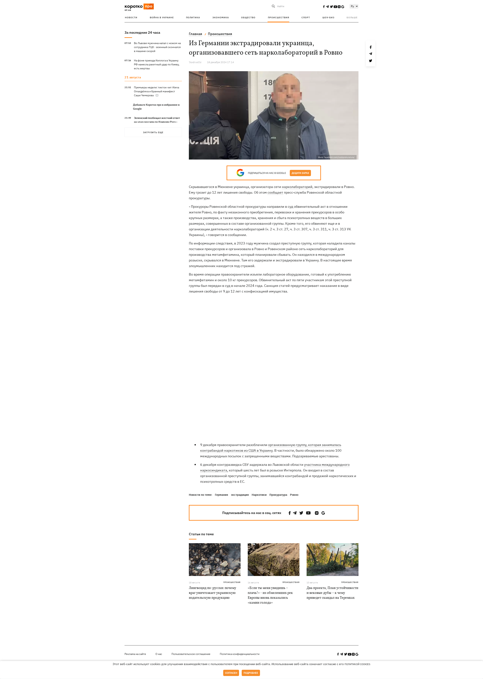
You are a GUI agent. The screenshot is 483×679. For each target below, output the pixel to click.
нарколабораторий (297, 187)
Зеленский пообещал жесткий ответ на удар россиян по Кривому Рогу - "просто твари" (157, 122)
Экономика (220, 17)
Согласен (231, 672)
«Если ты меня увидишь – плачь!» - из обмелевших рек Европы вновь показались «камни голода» (270, 595)
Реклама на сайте (135, 654)
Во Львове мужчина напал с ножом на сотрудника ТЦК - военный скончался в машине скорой (157, 47)
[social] (323, 6)
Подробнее (251, 672)
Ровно (294, 494)
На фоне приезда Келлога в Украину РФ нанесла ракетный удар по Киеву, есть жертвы (156, 64)
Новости (131, 17)
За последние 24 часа (142, 32)
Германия (221, 494)
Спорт (305, 17)
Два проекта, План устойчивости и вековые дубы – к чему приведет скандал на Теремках (332, 593)
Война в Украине (162, 17)
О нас (158, 654)
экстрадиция (240, 494)
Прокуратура (278, 494)
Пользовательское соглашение (191, 654)
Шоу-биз (328, 17)
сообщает (275, 192)
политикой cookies (357, 664)
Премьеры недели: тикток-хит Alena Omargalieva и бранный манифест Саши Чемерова (156, 91)
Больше (352, 17)
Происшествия (278, 17)
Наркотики (259, 494)
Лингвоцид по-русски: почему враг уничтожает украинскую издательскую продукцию (212, 593)
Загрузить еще (153, 132)
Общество (248, 17)
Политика (193, 17)
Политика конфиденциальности (239, 654)
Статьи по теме (201, 534)
